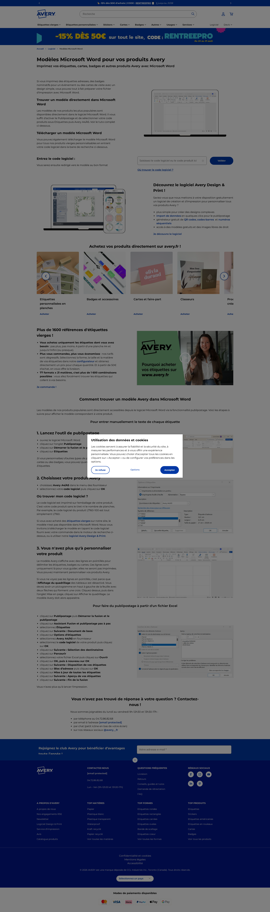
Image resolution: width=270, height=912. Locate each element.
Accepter (169, 470)
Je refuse (100, 470)
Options (135, 469)
